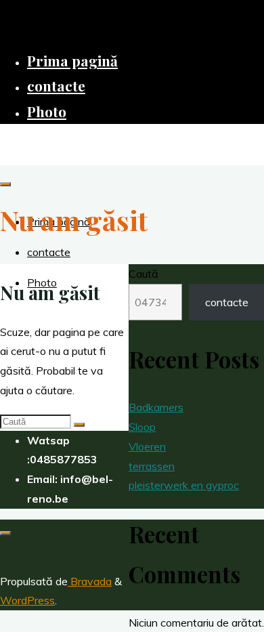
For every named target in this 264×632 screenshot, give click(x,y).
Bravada (90, 581)
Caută (143, 273)
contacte (226, 302)
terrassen (152, 466)
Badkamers (156, 407)
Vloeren (147, 446)
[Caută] (79, 425)
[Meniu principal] (5, 184)
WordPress (27, 600)
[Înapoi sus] (5, 533)
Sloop (142, 427)
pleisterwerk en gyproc (184, 485)
